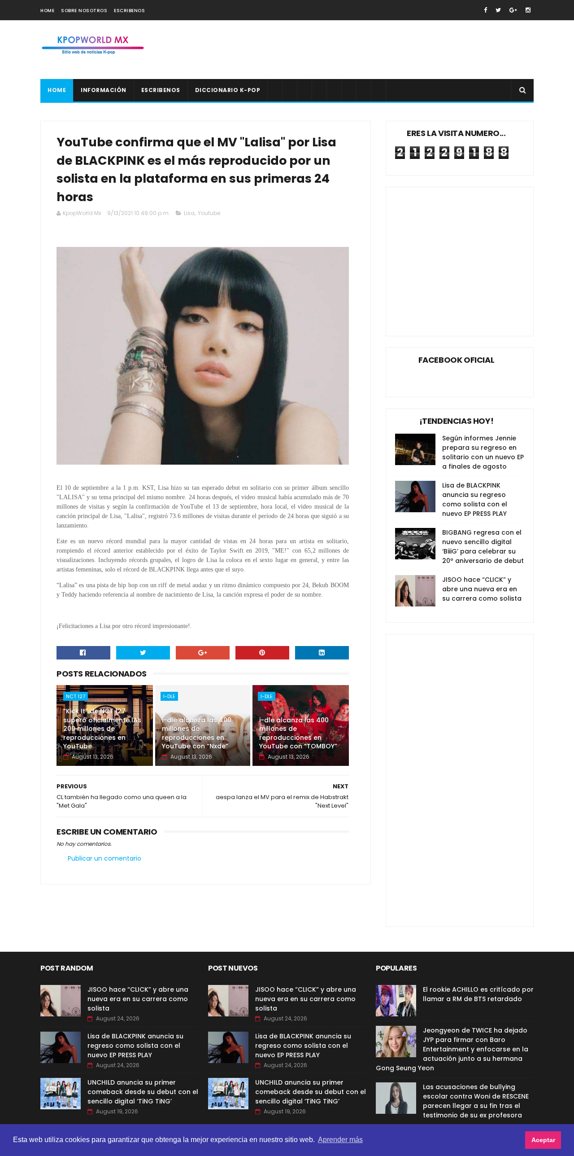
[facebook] (485, 10)
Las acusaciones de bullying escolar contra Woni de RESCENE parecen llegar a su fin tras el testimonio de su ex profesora (476, 1101)
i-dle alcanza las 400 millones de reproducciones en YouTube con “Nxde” (196, 733)
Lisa (189, 213)
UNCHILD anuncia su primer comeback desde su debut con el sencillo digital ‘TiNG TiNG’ (142, 1092)
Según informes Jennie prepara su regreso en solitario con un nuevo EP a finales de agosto (483, 452)
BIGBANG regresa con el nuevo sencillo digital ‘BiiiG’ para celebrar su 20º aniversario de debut (483, 546)
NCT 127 (75, 696)
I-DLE (169, 696)
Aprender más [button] (340, 1139)
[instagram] (528, 10)
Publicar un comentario (104, 858)
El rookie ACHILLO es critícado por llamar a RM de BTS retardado (478, 994)
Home (47, 10)
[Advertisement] (370, 50)
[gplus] (513, 10)
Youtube (209, 213)
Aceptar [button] (543, 1139)
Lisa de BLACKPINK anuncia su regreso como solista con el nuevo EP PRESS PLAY (474, 499)
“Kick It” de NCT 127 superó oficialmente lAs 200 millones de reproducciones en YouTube (102, 729)
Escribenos (129, 10)
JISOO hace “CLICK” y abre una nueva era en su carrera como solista (482, 589)
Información (103, 90)
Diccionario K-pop (228, 90)
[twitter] (498, 10)
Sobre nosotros (84, 10)
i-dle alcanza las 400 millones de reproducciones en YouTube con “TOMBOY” (298, 733)
